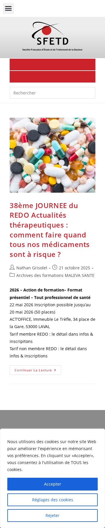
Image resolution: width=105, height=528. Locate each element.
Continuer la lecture (38, 368)
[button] (8, 8)
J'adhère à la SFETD (52, 64)
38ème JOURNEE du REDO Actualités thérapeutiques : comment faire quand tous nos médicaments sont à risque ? (50, 230)
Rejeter (53, 515)
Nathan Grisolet (31, 268)
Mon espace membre (52, 76)
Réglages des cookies (52, 499)
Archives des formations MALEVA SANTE (55, 275)
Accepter (52, 484)
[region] (52, 478)
